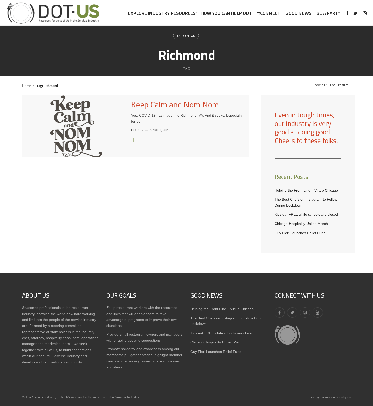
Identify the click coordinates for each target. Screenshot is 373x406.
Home (26, 85)
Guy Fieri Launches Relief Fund (300, 233)
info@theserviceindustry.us (331, 397)
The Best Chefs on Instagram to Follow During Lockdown (306, 202)
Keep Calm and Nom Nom (175, 104)
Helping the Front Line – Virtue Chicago (306, 190)
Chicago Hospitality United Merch (301, 224)
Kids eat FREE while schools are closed (306, 214)
